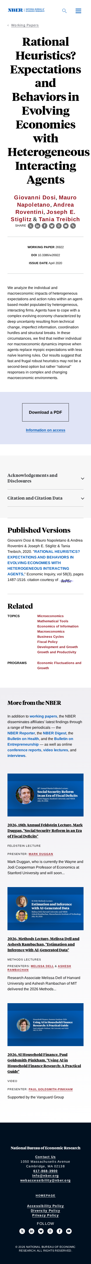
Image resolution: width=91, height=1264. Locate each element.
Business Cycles (50, 636)
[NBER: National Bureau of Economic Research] (27, 11)
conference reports (24, 750)
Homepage (46, 1195)
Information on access (45, 430)
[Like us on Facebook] (59, 1231)
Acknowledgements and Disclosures (32, 478)
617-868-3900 (45, 1171)
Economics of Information (58, 626)
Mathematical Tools (52, 621)
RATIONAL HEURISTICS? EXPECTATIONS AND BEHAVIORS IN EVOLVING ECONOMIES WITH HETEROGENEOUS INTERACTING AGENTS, (43, 563)
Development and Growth (57, 647)
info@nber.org (45, 1175)
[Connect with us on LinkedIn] (31, 1231)
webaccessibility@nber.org (45, 1180)
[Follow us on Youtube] (69, 1231)
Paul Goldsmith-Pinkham (51, 1089)
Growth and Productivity (56, 652)
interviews (16, 756)
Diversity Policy (45, 1210)
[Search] (64, 11)
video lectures (55, 750)
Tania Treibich (59, 219)
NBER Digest (54, 733)
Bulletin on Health (23, 739)
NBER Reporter (21, 733)
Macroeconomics (51, 631)
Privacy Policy (45, 1215)
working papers (43, 716)
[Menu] (78, 11)
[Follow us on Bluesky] (41, 1231)
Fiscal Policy (47, 642)
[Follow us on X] (22, 1231)
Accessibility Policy (45, 1206)
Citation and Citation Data (35, 498)
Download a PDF (45, 412)
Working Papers (25, 25)
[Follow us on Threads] (50, 1231)
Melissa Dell (42, 966)
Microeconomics (50, 616)
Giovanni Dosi (35, 197)
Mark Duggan (41, 854)
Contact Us (45, 1157)
